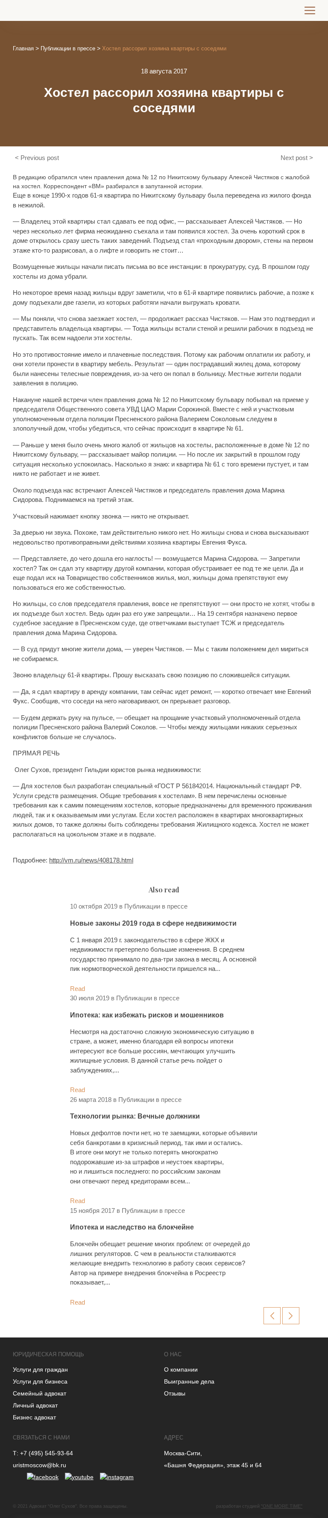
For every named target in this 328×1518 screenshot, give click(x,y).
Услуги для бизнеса (40, 1381)
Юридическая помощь (48, 1354)
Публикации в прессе (68, 48)
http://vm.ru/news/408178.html (91, 860)
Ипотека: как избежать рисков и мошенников (147, 1015)
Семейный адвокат (39, 1393)
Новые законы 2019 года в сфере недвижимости (153, 923)
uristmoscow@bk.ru (39, 1465)
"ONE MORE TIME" (281, 1506)
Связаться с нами (41, 1437)
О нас (173, 1354)
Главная (23, 48)
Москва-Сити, (183, 1453)
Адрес (173, 1437)
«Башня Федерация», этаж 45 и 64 (213, 1465)
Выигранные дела (189, 1381)
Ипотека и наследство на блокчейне (132, 1227)
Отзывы (174, 1393)
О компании (181, 1369)
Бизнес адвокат (34, 1417)
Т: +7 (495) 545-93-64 (43, 1453)
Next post (294, 157)
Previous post (39, 157)
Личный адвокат (35, 1405)
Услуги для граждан (40, 1369)
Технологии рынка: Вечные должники (135, 1116)
